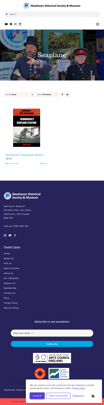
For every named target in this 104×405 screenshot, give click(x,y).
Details (45, 163)
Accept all (37, 396)
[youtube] (10, 235)
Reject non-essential (58, 396)
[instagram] (5, 235)
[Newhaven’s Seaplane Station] (26, 128)
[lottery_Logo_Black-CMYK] (52, 354)
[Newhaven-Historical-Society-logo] (51, 3)
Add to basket (13, 163)
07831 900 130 (20, 226)
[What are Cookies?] (95, 396)
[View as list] (67, 94)
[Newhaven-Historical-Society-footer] (22, 193)
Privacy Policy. (79, 388)
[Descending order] (32, 94)
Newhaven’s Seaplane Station (25, 154)
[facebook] (15, 235)
